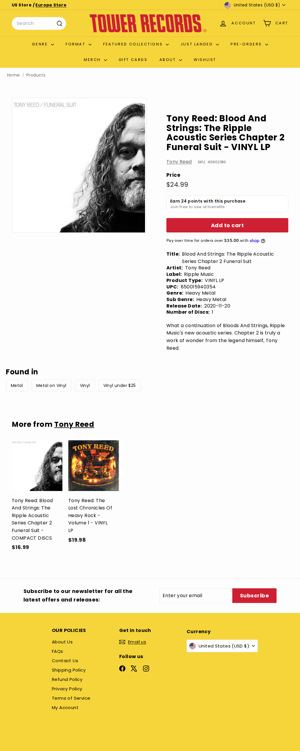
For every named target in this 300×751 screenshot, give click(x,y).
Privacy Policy (67, 689)
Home (13, 75)
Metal (17, 385)
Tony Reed (179, 161)
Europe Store (51, 5)
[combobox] (39, 23)
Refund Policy (67, 679)
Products (35, 75)
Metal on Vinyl (51, 385)
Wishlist (205, 59)
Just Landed (197, 44)
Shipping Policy (69, 670)
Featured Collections (133, 44)
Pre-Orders (247, 44)
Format (76, 44)
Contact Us (65, 660)
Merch (93, 59)
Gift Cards (133, 59)
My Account (65, 707)
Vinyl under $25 (119, 385)
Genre (41, 44)
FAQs (57, 651)
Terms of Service (71, 698)
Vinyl (85, 385)
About (168, 59)
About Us (62, 642)
